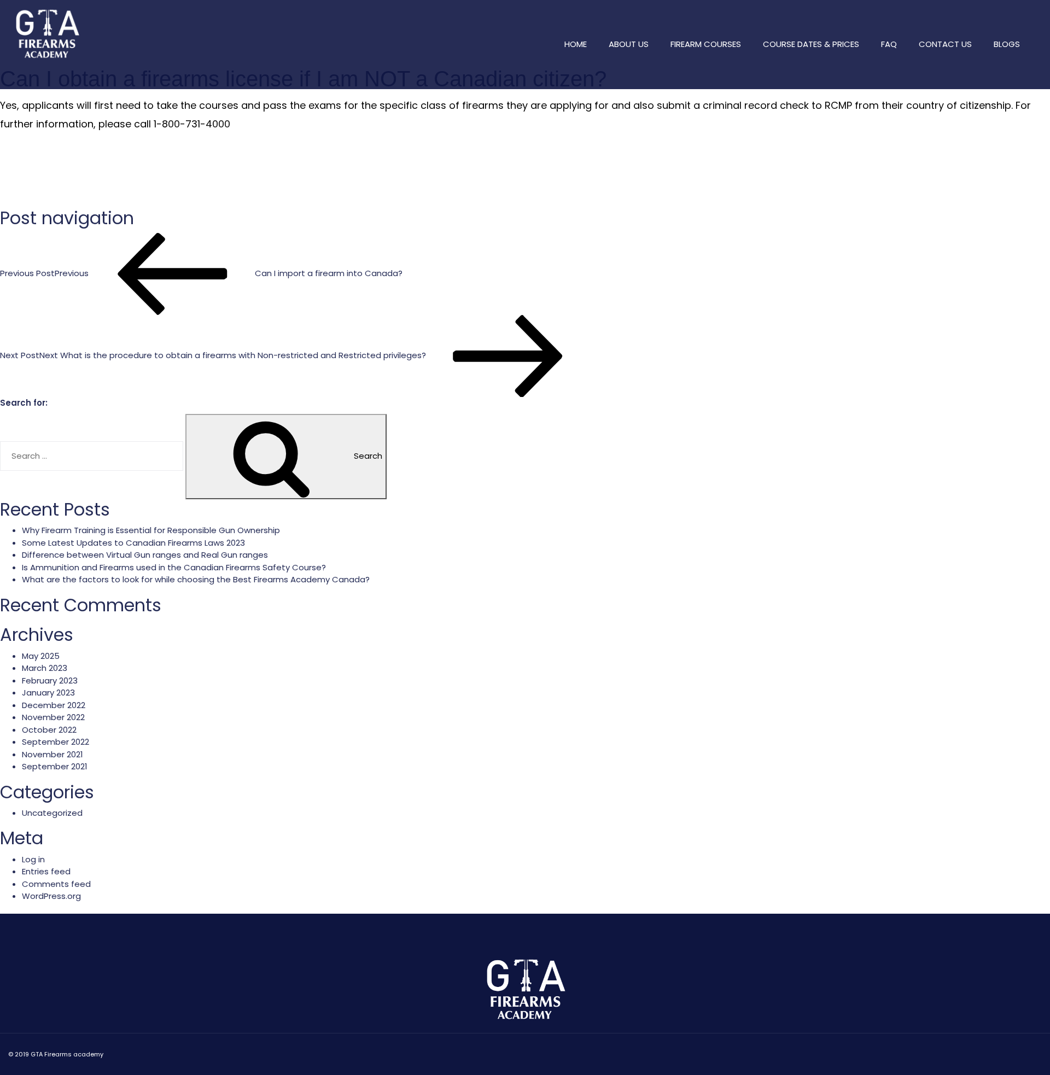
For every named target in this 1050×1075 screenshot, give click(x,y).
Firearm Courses (705, 44)
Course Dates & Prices (811, 44)
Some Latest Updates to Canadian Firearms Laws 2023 (133, 542)
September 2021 (55, 766)
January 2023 (48, 692)
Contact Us (945, 44)
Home (575, 44)
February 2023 (50, 680)
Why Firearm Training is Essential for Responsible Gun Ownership (151, 530)
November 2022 (53, 717)
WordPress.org (51, 896)
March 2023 (44, 668)
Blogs (1007, 44)
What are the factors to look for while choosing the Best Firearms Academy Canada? (196, 579)
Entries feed (46, 871)
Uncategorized (52, 813)
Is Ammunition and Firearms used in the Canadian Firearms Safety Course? (174, 567)
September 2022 (55, 741)
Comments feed (56, 884)
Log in (33, 859)
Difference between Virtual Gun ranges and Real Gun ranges (145, 554)
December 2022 (53, 705)
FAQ (889, 44)
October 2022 (49, 729)
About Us (629, 44)
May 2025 (41, 656)
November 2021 (52, 754)
